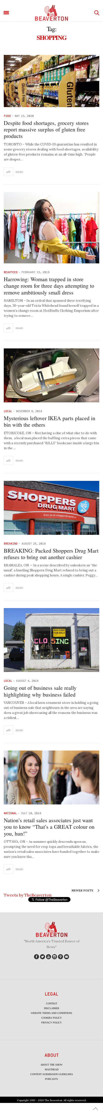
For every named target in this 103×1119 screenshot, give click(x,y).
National (10, 813)
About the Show (51, 1064)
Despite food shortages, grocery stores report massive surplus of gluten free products (46, 129)
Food (7, 115)
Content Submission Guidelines (51, 1074)
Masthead (51, 1069)
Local (8, 411)
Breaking (11, 543)
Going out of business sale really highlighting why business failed (40, 691)
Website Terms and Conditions (51, 1013)
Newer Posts (83, 890)
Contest (51, 1003)
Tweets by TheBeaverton (28, 895)
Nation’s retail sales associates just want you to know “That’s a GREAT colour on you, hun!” (49, 826)
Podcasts (51, 1079)
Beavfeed (11, 272)
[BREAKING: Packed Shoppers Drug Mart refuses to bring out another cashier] (51, 508)
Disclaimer (51, 1008)
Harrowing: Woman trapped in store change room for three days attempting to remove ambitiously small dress (49, 285)
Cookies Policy (51, 1017)
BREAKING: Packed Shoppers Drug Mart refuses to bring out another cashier (51, 554)
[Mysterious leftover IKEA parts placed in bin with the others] (51, 375)
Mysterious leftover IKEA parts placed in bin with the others (49, 421)
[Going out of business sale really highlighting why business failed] (51, 640)
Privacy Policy (51, 1022)
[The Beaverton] (52, 13)
